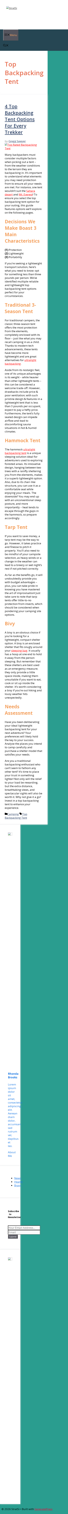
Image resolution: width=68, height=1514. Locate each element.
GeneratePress (43, 1509)
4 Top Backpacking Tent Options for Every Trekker (20, 119)
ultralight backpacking (20, 361)
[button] (6, 45)
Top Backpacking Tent (16, 816)
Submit (13, 1236)
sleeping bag (19, 650)
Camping (13, 814)
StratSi (12, 16)
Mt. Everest (26, 194)
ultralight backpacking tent (20, 451)
